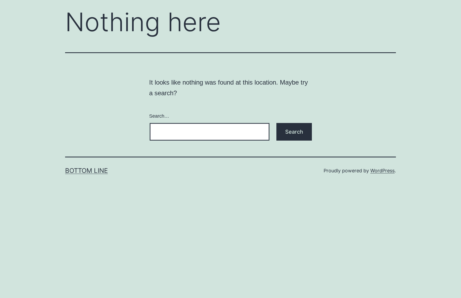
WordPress (382, 170)
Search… (159, 116)
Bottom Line (86, 170)
